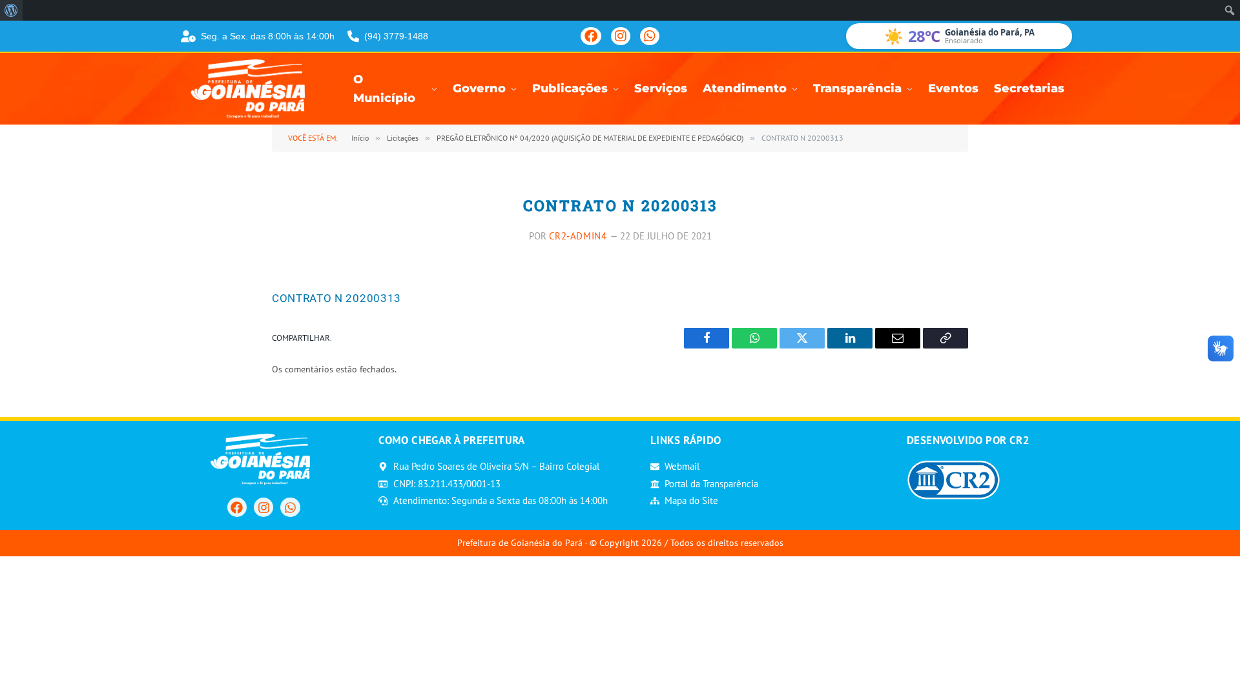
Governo (479, 88)
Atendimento (745, 88)
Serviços (660, 88)
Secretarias (1029, 88)
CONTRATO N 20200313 (336, 298)
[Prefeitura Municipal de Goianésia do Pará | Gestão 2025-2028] (252, 89)
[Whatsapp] (290, 507)
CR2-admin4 (578, 236)
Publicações (570, 88)
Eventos (953, 88)
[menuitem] (11, 10)
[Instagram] (620, 36)
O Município (384, 89)
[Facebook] (591, 36)
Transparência (857, 88)
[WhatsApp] (649, 36)
